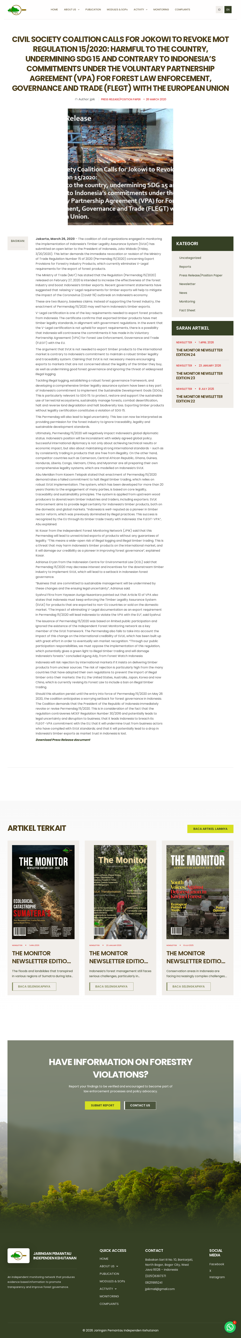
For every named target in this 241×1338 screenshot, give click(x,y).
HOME (104, 1259)
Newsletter (187, 284)
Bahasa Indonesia (219, 9)
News (183, 293)
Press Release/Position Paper (201, 275)
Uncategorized (190, 258)
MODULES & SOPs (112, 1281)
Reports (185, 267)
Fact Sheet (187, 310)
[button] (77, 9)
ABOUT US (107, 1266)
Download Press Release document (63, 740)
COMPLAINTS (109, 1304)
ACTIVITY (106, 1289)
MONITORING (109, 1296)
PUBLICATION (109, 1274)
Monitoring (187, 301)
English (228, 9)
